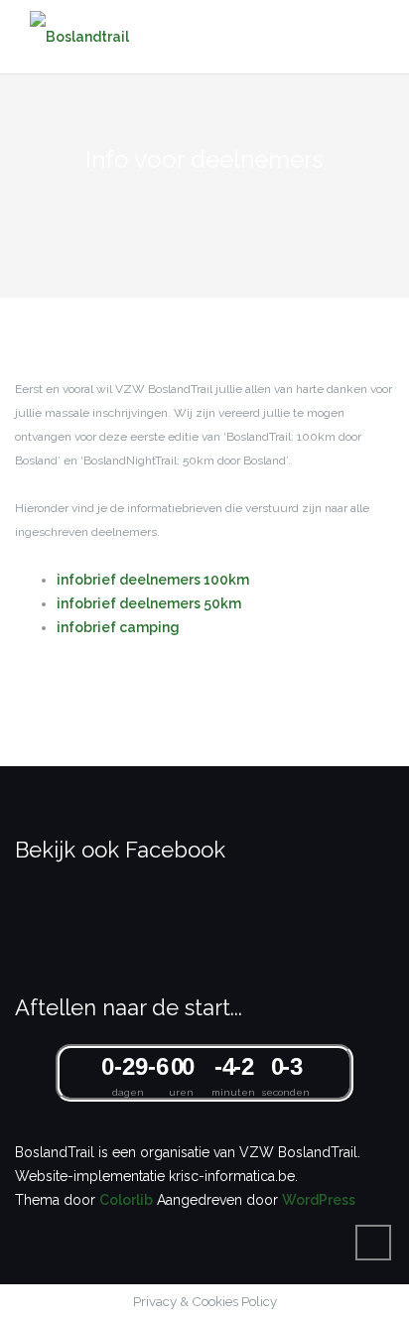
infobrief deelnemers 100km (153, 580)
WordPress (318, 1200)
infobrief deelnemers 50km (149, 603)
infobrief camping (118, 627)
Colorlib (126, 1200)
